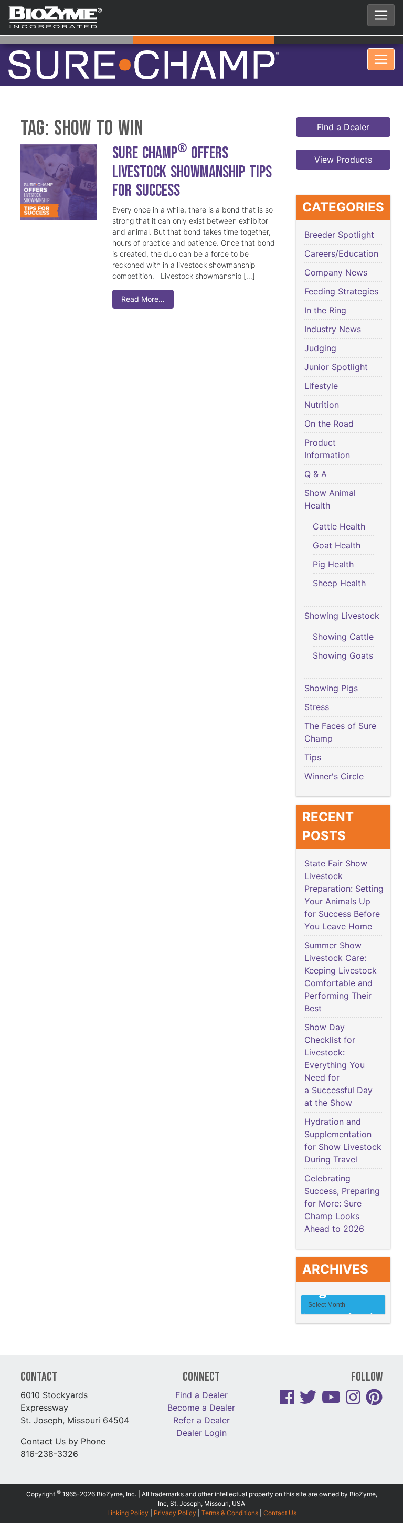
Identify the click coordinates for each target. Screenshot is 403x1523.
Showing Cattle (343, 617)
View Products (343, 140)
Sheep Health (339, 563)
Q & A (315, 454)
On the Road (329, 404)
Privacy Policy (175, 1493)
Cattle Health (339, 507)
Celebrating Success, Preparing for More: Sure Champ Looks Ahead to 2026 (342, 1184)
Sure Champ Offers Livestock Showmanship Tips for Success (192, 152)
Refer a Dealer (201, 1400)
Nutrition (321, 385)
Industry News (332, 309)
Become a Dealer (201, 1387)
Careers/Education (341, 234)
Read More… (143, 279)
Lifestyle (321, 366)
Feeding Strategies (341, 272)
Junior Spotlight (336, 347)
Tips (312, 738)
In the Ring (325, 290)
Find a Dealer (343, 107)
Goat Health (336, 526)
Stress (316, 687)
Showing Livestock (341, 596)
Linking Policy (128, 1493)
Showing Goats (343, 636)
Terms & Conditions (230, 1493)
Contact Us (279, 1493)
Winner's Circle (334, 757)
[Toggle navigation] (381, 15)
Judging (320, 328)
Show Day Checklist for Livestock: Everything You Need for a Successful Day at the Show (338, 1045)
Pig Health (333, 545)
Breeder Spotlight (339, 215)
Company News (335, 253)
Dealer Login (201, 1413)
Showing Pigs (331, 668)
